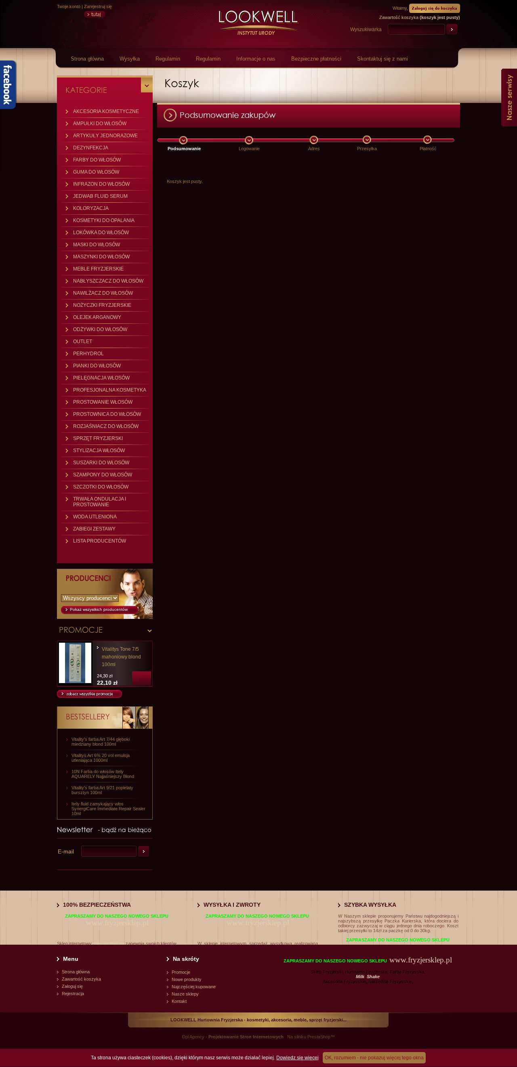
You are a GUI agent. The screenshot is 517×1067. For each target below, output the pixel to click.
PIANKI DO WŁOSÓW (97, 366)
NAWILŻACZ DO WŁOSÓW (103, 293)
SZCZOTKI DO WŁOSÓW (100, 487)
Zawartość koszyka (81, 979)
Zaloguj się (72, 986)
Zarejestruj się (98, 6)
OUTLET (82, 341)
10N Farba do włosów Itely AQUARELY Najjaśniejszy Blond (102, 774)
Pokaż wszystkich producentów (99, 609)
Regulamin (168, 59)
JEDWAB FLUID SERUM (100, 196)
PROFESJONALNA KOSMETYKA (109, 390)
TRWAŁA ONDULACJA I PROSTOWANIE (99, 501)
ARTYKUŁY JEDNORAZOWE (105, 135)
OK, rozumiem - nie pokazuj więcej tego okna (374, 1058)
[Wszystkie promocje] (89, 696)
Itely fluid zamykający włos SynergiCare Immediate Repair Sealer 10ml (108, 808)
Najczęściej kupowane (194, 986)
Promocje (181, 972)
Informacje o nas (255, 59)
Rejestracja (73, 993)
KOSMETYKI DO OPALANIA (104, 220)
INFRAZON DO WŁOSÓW (101, 184)
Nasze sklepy (185, 994)
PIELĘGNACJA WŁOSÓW (101, 378)
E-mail (66, 851)
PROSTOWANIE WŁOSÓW (102, 402)
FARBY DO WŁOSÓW (97, 160)
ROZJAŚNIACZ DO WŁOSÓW (106, 426)
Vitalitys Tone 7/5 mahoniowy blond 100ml (121, 656)
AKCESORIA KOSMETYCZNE (106, 111)
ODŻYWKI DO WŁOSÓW (100, 329)
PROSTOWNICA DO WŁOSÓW (107, 414)
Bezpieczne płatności (316, 59)
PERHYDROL (88, 353)
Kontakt (179, 1001)
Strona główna (87, 59)
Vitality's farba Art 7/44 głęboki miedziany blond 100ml (100, 741)
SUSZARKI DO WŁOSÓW (101, 462)
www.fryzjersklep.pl (117, 922)
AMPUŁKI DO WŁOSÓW (99, 123)
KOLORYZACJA (91, 208)
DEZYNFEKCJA (90, 148)
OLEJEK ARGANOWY (97, 317)
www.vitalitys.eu (108, 943)
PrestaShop (318, 1036)
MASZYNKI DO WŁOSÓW (101, 257)
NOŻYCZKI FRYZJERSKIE (102, 305)
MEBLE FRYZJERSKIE (98, 269)
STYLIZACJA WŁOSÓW (99, 450)
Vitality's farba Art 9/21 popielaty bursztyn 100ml (102, 790)
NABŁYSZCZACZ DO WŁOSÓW (108, 281)
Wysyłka (130, 59)
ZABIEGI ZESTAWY (94, 529)
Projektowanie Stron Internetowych (246, 1036)
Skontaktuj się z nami (382, 59)
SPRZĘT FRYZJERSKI (98, 438)
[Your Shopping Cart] (434, 7)
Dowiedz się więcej (297, 1058)
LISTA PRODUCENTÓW (99, 541)
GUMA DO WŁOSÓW (96, 172)
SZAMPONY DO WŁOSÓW (102, 475)
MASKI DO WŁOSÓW (96, 244)
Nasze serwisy (509, 97)
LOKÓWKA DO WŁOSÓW (101, 232)
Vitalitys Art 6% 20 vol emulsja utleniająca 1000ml (100, 758)
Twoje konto (68, 6)
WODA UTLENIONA (95, 517)
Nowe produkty (187, 979)
